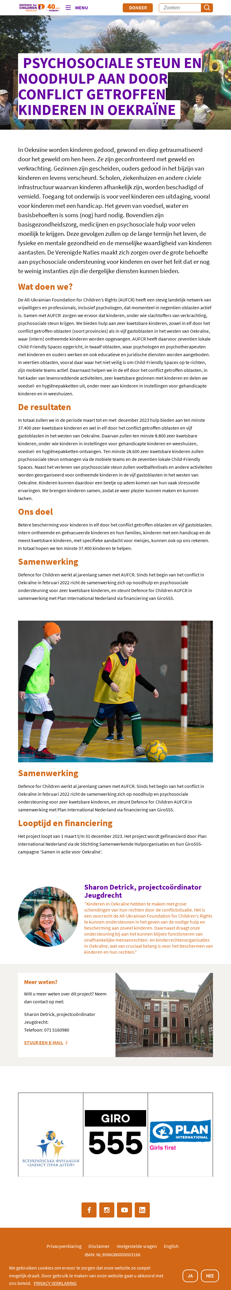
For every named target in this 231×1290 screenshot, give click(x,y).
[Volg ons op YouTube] (124, 1209)
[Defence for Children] (39, 8)
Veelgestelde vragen (137, 1246)
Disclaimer (99, 1246)
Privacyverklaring (64, 1246)
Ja (190, 1276)
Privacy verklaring (55, 1283)
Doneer (138, 8)
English (171, 1246)
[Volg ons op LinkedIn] (142, 1209)
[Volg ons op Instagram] (106, 1209)
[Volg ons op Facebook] (89, 1209)
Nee (210, 1276)
